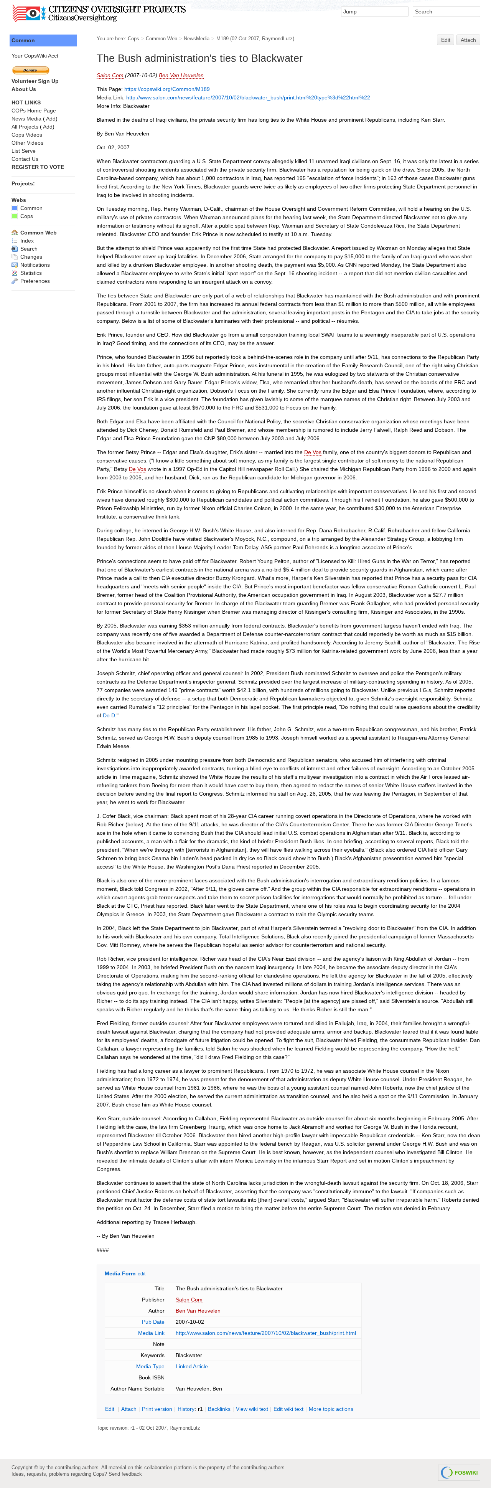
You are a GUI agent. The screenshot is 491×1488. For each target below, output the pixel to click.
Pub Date (153, 1322)
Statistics (30, 273)
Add (51, 119)
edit (141, 1274)
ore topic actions (331, 1409)
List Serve (24, 151)
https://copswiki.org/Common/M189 (167, 89)
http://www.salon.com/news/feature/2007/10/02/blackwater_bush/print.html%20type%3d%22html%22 (248, 97)
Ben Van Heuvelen (181, 75)
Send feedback (125, 1474)
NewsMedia (196, 38)
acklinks (219, 1409)
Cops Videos (27, 135)
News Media (26, 119)
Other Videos (27, 143)
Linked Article (192, 1366)
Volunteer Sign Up (35, 81)
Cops (133, 38)
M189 (222, 38)
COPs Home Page (34, 110)
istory (186, 1409)
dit (110, 1409)
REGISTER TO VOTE (38, 167)
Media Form (120, 1273)
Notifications (34, 265)
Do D (109, 715)
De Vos (312, 452)
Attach (468, 40)
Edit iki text (288, 1409)
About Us (24, 89)
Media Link (151, 1333)
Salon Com (110, 75)
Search (28, 249)
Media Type (150, 1366)
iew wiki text (252, 1409)
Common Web (161, 38)
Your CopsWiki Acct (35, 56)
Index (26, 241)
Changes (30, 257)
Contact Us (25, 159)
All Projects (25, 127)
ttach (129, 1409)
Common (23, 40)
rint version (157, 1409)
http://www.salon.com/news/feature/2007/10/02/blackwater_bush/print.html (266, 1333)
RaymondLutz (277, 38)
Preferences (34, 281)
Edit (445, 40)
